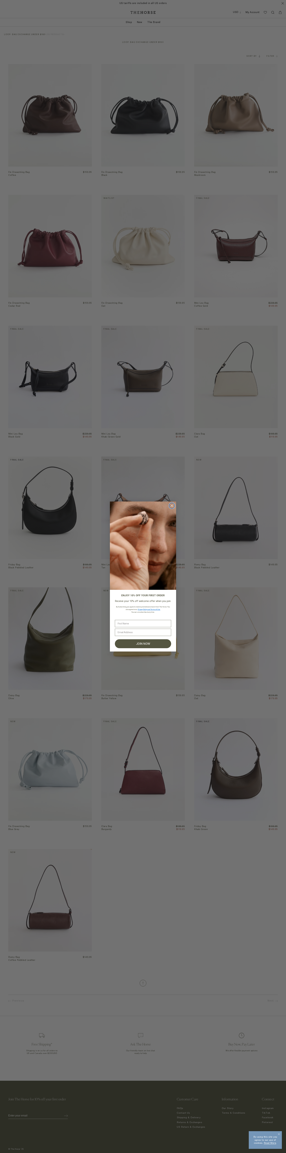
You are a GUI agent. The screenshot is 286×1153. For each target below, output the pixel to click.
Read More (270, 1143)
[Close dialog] (172, 506)
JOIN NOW (143, 643)
